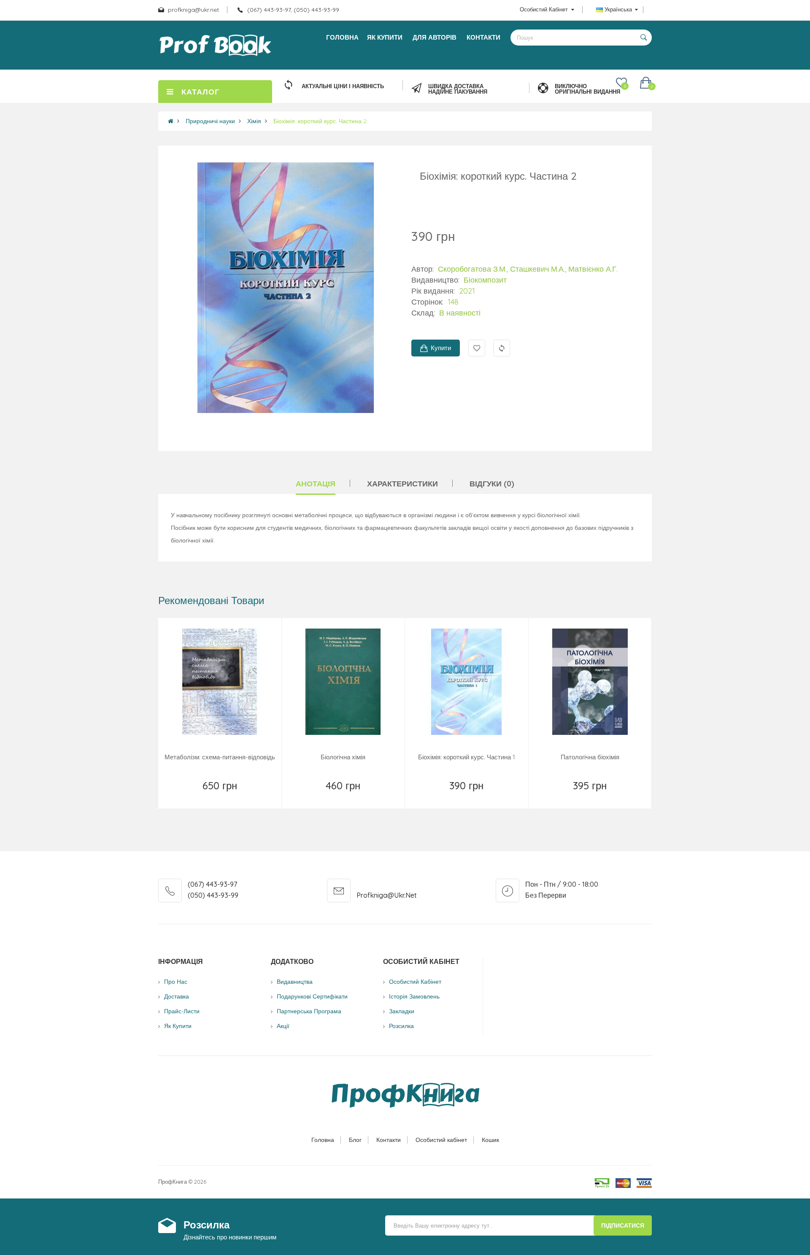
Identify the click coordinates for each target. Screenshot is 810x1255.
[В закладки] (190, 796)
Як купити (178, 1026)
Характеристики (402, 484)
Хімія (254, 121)
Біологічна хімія (343, 757)
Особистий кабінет (441, 1140)
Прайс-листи (182, 1011)
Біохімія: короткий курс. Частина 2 (320, 121)
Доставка (176, 996)
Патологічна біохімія (590, 757)
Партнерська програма (309, 1011)
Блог (355, 1140)
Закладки (401, 1011)
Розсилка (401, 1026)
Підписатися (622, 1225)
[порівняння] (250, 796)
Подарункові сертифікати (312, 996)
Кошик (490, 1140)
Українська (618, 9)
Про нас (175, 981)
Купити (441, 348)
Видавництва (295, 981)
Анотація (315, 484)
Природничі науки (210, 121)
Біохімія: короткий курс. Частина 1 (466, 757)
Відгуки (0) (492, 484)
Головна (322, 1140)
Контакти (388, 1140)
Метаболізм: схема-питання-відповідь (220, 757)
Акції (283, 1026)
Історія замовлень (414, 996)
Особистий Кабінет (415, 981)
